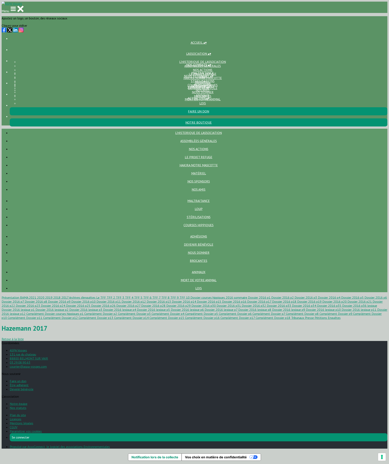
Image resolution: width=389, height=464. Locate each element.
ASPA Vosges (18, 350)
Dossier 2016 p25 (78, 306)
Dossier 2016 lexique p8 (255, 310)
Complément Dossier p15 (167, 318)
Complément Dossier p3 (135, 314)
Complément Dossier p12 (61, 318)
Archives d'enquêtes (82, 297)
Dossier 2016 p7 (13, 301)
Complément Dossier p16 (202, 318)
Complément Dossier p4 (168, 314)
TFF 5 (138, 297)
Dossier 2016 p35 (329, 306)
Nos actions (202, 70)
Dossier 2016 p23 (28, 306)
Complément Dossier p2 (101, 314)
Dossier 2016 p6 (375, 297)
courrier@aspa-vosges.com (28, 366)
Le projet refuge (198, 157)
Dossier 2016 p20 (334, 301)
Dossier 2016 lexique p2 (52, 310)
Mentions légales (21, 423)
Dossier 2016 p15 (209, 301)
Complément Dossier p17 (238, 318)
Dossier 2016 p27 (128, 306)
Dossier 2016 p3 (306, 297)
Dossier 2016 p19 (309, 301)
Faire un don (18, 381)
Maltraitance (202, 73)
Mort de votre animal (199, 280)
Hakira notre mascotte (199, 165)
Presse (310, 318)
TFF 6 (147, 297)
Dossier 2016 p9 (59, 301)
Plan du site (18, 415)
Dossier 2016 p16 (234, 301)
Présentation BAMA (15, 297)
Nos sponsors (198, 181)
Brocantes (198, 261)
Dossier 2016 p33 (279, 306)
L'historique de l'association (202, 62)
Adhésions (202, 84)
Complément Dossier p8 (303, 314)
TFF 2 (111, 297)
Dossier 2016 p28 (153, 306)
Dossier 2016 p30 (204, 306)
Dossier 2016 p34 (304, 306)
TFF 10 (185, 297)
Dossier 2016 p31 (229, 306)
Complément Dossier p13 (96, 318)
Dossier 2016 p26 (103, 306)
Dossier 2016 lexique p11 (359, 310)
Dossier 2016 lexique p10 (324, 310)
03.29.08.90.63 (20, 362)
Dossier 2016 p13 (159, 301)
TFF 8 (165, 297)
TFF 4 (129, 297)
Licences (15, 419)
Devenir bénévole (198, 244)
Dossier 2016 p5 (352, 297)
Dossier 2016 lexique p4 (120, 310)
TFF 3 (120, 297)
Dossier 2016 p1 (259, 297)
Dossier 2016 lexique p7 (221, 310)
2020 (41, 297)
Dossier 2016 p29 (178, 306)
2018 (57, 297)
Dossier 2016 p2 (283, 297)
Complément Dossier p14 (132, 318)
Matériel (198, 173)
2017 (65, 297)
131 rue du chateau (23, 354)
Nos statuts (18, 408)
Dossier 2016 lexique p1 (18, 310)
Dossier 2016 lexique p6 (188, 310)
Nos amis (198, 189)
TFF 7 (156, 297)
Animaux (202, 95)
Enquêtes (334, 318)
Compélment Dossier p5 (202, 314)
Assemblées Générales (198, 141)
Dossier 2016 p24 (53, 306)
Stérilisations (203, 81)
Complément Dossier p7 (269, 314)
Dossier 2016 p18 (284, 301)
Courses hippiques (199, 225)
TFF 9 (175, 297)
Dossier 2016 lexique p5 (154, 310)
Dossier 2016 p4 (329, 297)
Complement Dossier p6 (235, 314)
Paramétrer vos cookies (26, 431)
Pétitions (321, 318)
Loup (199, 209)
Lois (202, 103)
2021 (33, 297)
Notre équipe (18, 404)
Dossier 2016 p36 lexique (359, 306)
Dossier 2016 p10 (83, 301)
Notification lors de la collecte (154, 457)
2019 (49, 297)
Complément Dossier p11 (25, 318)
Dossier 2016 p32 (254, 306)
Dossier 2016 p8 (36, 301)
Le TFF (101, 297)
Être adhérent (19, 385)
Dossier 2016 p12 (134, 301)
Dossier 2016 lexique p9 (289, 310)
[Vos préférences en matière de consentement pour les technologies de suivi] (382, 457)
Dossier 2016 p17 (259, 301)
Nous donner (203, 92)
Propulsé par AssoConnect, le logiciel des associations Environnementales (60, 447)
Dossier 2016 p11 (109, 301)
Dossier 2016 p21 (360, 301)
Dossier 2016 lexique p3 (86, 310)
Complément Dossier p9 (336, 314)
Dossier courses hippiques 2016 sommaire (219, 297)
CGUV (13, 427)
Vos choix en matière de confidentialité (216, 457)
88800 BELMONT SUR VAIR (29, 358)
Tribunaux (298, 318)
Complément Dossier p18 (273, 318)
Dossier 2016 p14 (184, 301)
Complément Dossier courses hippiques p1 (55, 314)
